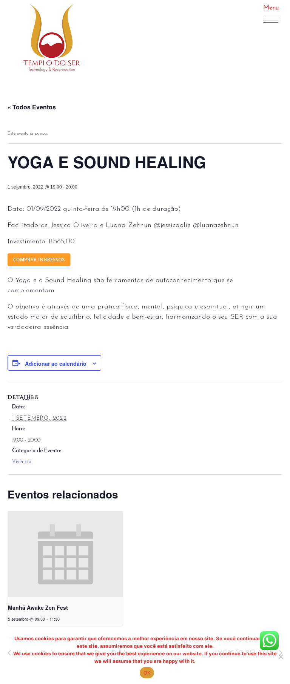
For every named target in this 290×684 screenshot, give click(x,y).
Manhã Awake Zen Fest (38, 607)
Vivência (21, 462)
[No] (280, 656)
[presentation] (65, 554)
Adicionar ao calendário (55, 363)
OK (147, 673)
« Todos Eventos (32, 107)
